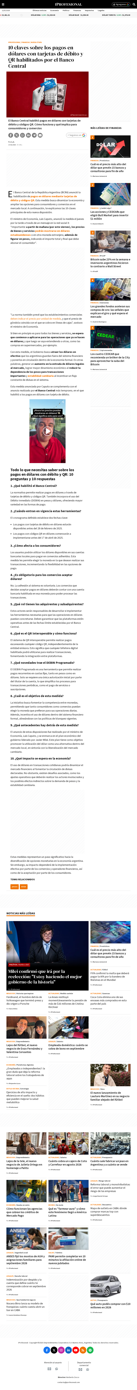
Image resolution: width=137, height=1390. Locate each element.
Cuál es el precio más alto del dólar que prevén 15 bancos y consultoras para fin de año (108, 168)
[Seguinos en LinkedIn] (68, 1350)
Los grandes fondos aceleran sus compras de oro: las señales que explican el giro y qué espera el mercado (110, 312)
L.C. (13, 142)
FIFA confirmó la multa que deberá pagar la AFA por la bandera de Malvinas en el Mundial (109, 977)
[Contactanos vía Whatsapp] (56, 1368)
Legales (101, 10)
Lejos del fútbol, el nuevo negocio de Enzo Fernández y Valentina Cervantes (24, 1048)
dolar (23, 886)
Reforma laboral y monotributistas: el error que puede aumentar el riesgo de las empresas (110, 1188)
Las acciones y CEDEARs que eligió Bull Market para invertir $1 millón (109, 215)
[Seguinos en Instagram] (61, 1350)
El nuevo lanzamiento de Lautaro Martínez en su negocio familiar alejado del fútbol (110, 1096)
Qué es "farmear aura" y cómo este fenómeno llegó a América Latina (67, 1212)
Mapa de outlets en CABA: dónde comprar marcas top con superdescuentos (108, 1212)
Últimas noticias (39, 10)
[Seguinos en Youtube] (75, 1350)
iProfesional (14, 42)
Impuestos (89, 10)
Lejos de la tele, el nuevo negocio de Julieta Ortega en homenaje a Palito (24, 1164)
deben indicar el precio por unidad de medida (35, 319)
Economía (54, 10)
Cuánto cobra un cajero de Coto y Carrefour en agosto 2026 (67, 1162)
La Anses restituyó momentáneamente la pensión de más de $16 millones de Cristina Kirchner (67, 1002)
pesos (14, 886)
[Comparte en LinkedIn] (28, 135)
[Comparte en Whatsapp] (22, 135)
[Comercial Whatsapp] (87, 1369)
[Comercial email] (80, 1369)
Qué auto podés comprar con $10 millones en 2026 (110, 1305)
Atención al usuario (53, 1362)
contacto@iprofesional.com (68, 1382)
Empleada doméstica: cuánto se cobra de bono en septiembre (68, 1046)
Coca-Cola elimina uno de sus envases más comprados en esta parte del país (108, 1000)
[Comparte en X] (16, 135)
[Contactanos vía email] (49, 1368)
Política (66, 10)
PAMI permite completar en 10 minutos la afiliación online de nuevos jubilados (67, 1260)
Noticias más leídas (20, 913)
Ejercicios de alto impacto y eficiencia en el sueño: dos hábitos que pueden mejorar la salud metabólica (25, 1097)
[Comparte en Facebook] (10, 135)
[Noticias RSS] (83, 1350)
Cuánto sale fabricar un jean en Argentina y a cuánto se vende (109, 1162)
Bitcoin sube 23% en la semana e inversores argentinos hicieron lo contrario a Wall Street (110, 263)
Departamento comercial (84, 1364)
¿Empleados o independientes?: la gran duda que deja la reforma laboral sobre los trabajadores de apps (25, 1073)
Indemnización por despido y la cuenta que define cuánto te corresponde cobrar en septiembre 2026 (26, 1284)
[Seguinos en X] (54, 1350)
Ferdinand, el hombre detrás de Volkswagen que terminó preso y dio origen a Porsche (24, 1000)
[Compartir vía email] (40, 135)
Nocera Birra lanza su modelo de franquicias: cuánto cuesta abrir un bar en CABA (25, 1307)
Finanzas (77, 10)
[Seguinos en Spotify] (90, 1350)
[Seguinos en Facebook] (46, 1350)
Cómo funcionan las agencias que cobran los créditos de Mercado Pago (24, 1212)
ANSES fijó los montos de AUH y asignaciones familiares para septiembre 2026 (25, 1260)
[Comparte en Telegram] (34, 135)
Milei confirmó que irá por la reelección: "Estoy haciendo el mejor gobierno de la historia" (45, 976)
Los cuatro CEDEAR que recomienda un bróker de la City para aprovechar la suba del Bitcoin (110, 359)
